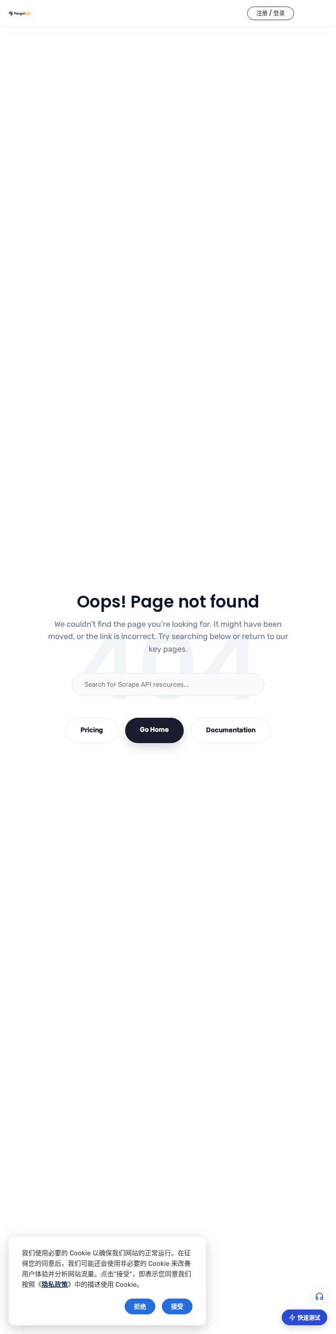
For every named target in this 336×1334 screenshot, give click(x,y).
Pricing (91, 730)
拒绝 (140, 1306)
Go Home (154, 729)
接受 (177, 1306)
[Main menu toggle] (318, 13)
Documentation (231, 730)
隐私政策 (55, 1285)
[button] (271, 13)
